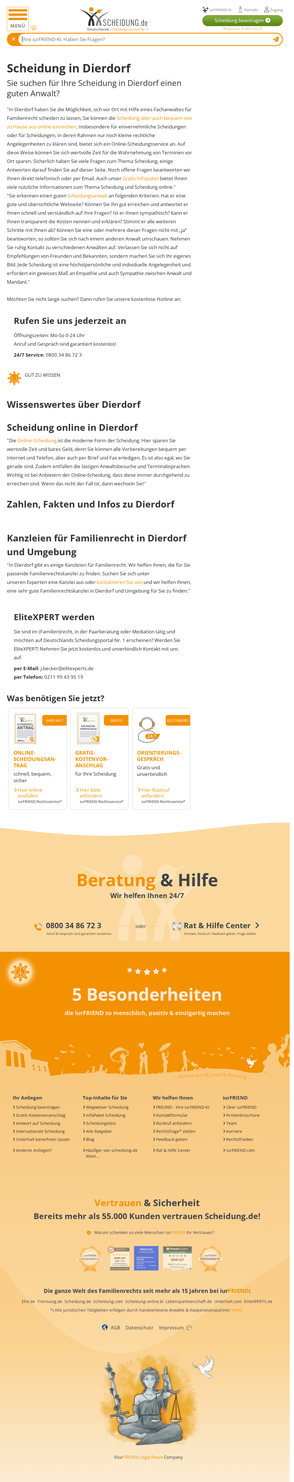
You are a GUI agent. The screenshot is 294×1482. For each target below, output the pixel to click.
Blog (90, 1139)
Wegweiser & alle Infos (241, 28)
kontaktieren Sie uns (119, 582)
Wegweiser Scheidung (107, 1107)
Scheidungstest (101, 1123)
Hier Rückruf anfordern (155, 793)
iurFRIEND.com (240, 1150)
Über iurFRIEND (241, 1107)
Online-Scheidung (37, 440)
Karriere (234, 1131)
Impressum (171, 1328)
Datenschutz (139, 1328)
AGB (115, 1328)
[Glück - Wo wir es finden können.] (189, 1327)
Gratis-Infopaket (141, 178)
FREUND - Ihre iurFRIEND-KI (182, 1107)
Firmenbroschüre (243, 1115)
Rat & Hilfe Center (173, 1150)
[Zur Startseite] (115, 16)
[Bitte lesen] (33, 28)
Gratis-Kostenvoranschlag (40, 1115)
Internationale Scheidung (40, 1131)
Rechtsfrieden (239, 1139)
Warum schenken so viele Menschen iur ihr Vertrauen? (153, 1232)
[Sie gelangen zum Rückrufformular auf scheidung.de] (148, 742)
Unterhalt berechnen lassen (43, 1139)
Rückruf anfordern (174, 1123)
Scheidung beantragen (38, 1107)
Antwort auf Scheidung (38, 1123)
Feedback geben (171, 1139)
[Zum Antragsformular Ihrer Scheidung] (25, 742)
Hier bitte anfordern (91, 793)
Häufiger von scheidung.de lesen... (112, 1153)
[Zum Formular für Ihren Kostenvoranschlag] (88, 742)
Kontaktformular (172, 1115)
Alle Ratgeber (99, 1131)
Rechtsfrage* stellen (176, 1131)
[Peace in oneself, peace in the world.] (20, 972)
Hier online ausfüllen (30, 793)
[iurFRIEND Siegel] (89, 1259)
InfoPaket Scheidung (105, 1115)
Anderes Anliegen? (34, 1150)
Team (231, 1123)
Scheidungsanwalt (87, 195)
